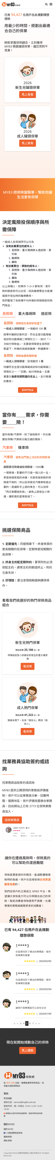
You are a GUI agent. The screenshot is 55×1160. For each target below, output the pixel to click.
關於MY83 (8, 1129)
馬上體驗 (27, 1050)
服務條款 (8, 1136)
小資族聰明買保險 (14, 1132)
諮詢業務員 (12, 820)
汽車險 (7, 447)
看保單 (27, 666)
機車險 (23, 447)
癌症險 (46, 313)
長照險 (7, 313)
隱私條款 (8, 1140)
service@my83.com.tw (25, 1102)
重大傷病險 (27, 313)
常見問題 (8, 1098)
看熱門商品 (27, 390)
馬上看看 (27, 94)
